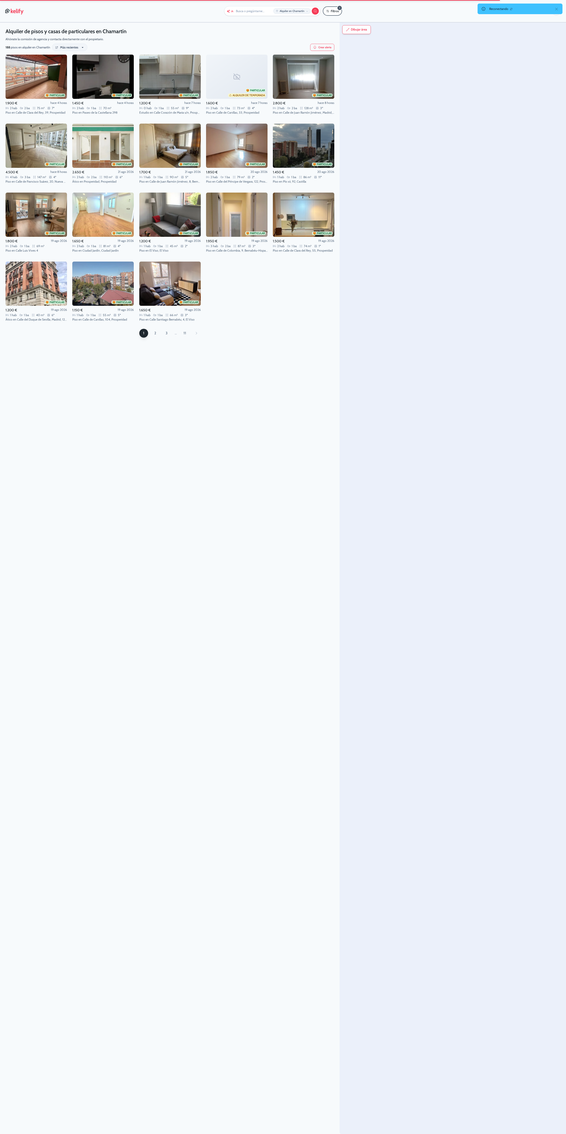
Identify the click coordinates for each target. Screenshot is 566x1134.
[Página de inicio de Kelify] (14, 11)
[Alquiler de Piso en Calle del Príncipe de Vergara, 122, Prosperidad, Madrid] (237, 146)
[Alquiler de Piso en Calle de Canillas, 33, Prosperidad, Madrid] (237, 77)
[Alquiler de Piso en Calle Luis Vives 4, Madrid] (36, 215)
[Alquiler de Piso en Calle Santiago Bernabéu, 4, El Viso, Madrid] (170, 284)
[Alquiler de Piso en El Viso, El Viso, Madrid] (170, 215)
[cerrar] (556, 8)
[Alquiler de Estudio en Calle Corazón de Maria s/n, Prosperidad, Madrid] (170, 77)
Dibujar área (359, 30)
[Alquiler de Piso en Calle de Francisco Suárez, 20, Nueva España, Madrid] (36, 146)
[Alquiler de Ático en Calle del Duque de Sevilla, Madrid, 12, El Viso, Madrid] (36, 284)
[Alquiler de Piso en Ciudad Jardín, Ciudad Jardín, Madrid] (103, 215)
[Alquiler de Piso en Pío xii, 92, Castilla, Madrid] (303, 146)
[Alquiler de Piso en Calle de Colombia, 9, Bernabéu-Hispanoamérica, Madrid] (237, 215)
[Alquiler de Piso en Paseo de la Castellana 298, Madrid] (103, 77)
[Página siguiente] (196, 333)
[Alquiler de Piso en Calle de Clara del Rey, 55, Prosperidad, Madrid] (303, 215)
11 (185, 333)
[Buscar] (315, 11)
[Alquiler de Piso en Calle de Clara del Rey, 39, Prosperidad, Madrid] (36, 77)
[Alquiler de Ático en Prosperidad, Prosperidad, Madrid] (103, 146)
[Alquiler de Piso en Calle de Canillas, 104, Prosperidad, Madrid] (103, 284)
